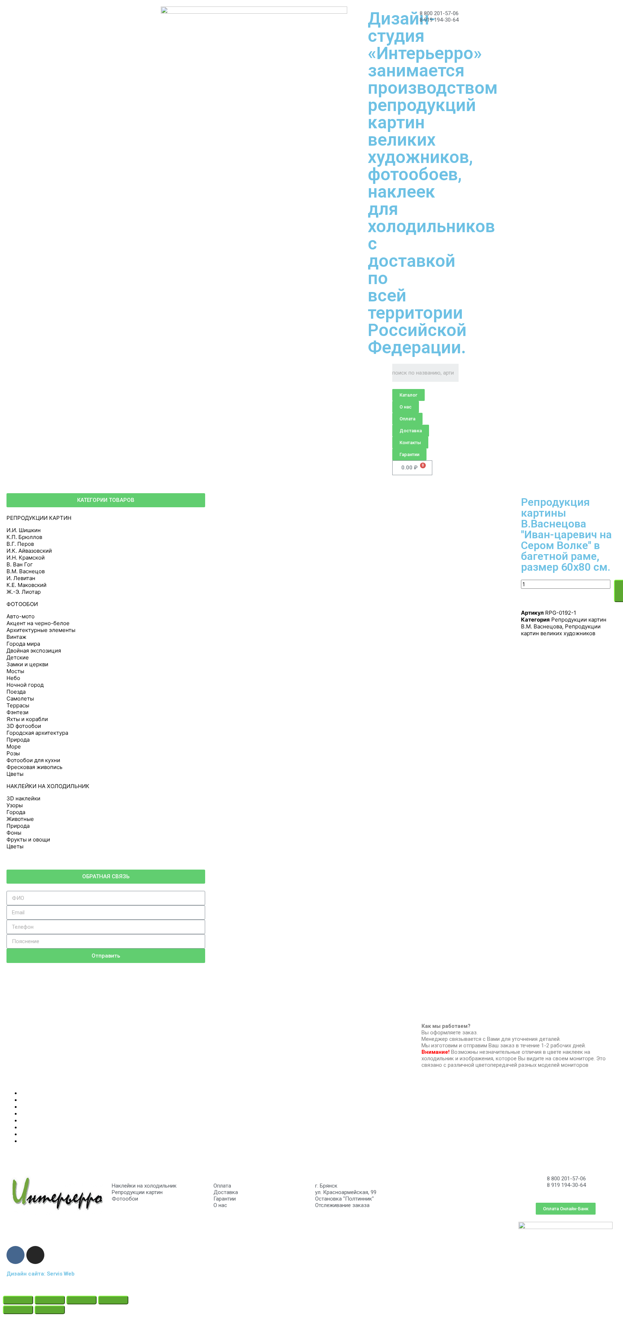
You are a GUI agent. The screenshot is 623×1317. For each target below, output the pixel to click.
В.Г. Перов (20, 543)
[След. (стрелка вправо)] (50, 1309)
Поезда (16, 691)
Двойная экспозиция (33, 650)
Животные (20, 819)
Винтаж (16, 636)
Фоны (13, 832)
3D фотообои (23, 725)
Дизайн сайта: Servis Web (40, 1273)
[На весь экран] (81, 1300)
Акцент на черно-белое (38, 623)
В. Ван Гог (19, 564)
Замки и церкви (27, 664)
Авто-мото (20, 616)
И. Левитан (20, 578)
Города (15, 812)
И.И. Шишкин (23, 530)
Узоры (14, 805)
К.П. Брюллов (24, 537)
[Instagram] (35, 1255)
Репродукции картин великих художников (561, 630)
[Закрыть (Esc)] (18, 1300)
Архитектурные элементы (40, 630)
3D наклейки (23, 798)
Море (13, 746)
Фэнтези (17, 712)
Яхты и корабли (27, 719)
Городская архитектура (37, 732)
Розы (13, 753)
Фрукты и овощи (28, 839)
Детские (17, 657)
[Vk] (15, 1255)
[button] (408, 395)
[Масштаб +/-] (113, 1300)
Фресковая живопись (34, 767)
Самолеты (20, 698)
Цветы (14, 773)
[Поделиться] (50, 1300)
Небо (13, 678)
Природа (18, 739)
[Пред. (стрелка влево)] (18, 1309)
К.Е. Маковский (26, 585)
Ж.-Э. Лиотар (23, 591)
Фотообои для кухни (33, 760)
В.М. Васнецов (25, 571)
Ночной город (25, 684)
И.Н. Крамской (25, 557)
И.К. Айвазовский (29, 550)
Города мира (23, 643)
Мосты (15, 671)
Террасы (17, 705)
